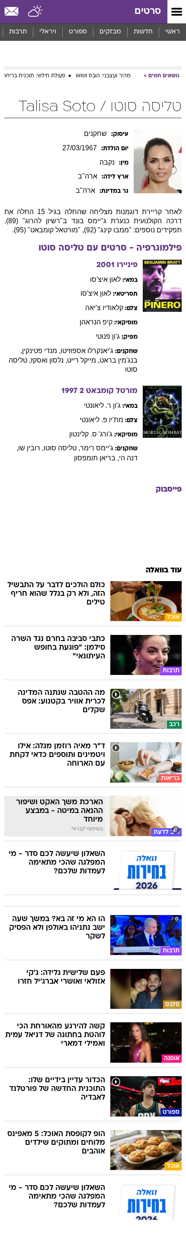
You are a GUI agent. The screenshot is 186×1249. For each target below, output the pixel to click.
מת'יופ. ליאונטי (101, 419)
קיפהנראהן (96, 322)
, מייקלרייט (83, 360)
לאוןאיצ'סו (105, 279)
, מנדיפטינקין (41, 350)
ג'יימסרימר (96, 448)
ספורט (78, 32)
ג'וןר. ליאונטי (102, 405)
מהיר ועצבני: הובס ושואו (103, 76)
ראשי (172, 32)
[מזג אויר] (35, 11)
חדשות (143, 32)
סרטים (148, 11)
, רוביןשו (31, 448)
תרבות (18, 32)
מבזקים (110, 32)
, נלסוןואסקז (49, 360)
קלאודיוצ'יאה (104, 307)
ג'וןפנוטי (108, 336)
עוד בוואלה (164, 570)
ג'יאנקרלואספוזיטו (87, 350)
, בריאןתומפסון (96, 458)
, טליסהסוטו (62, 448)
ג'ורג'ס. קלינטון (90, 434)
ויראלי (47, 32)
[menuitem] (143, 32)
